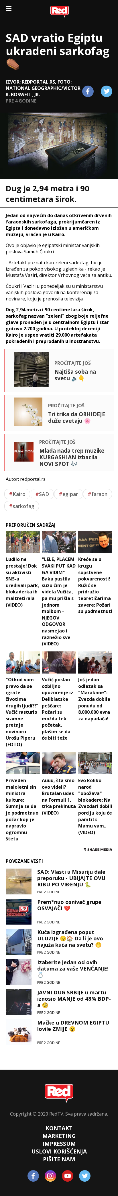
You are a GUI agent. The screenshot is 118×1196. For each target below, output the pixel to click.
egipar (68, 494)
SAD (42, 494)
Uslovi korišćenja (59, 1151)
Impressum (59, 1143)
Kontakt (59, 1128)
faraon (97, 494)
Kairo (17, 494)
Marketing (59, 1136)
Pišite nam (59, 1159)
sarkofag (21, 506)
